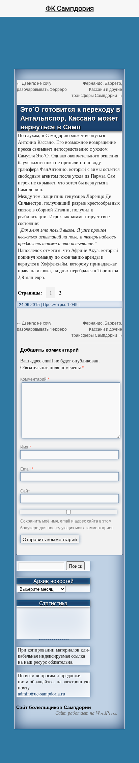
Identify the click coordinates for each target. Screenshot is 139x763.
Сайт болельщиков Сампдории (53, 707)
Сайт (25, 490)
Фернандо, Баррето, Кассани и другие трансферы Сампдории (97, 89)
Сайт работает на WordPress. (86, 713)
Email (26, 469)
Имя (25, 447)
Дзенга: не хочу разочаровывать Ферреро (42, 86)
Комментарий (34, 379)
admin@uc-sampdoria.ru (41, 693)
